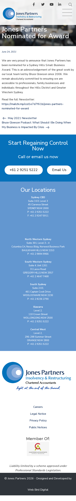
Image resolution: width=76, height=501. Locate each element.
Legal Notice (38, 414)
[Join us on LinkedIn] (60, 5)
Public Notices (38, 427)
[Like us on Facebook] (35, 5)
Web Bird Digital (38, 490)
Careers (38, 407)
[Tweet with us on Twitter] (43, 5)
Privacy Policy (38, 420)
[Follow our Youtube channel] (52, 5)
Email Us (59, 169)
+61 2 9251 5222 (24, 169)
